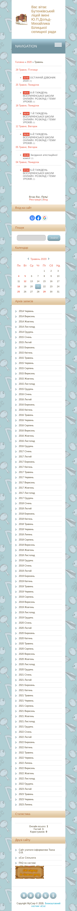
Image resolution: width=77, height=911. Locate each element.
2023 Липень (25, 804)
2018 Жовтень (26, 550)
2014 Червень (26, 311)
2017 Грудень (26, 498)
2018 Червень (26, 529)
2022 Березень (27, 742)
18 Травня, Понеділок (27, 105)
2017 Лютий (25, 456)
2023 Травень (26, 794)
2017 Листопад (27, 493)
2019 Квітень (26, 581)
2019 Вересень (27, 602)
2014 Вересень (27, 316)
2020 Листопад (27, 664)
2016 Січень (25, 394)
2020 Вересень (27, 654)
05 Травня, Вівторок (26, 147)
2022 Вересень (27, 768)
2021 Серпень (26, 706)
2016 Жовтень (26, 435)
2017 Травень (26, 472)
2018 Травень (26, 524)
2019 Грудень (26, 617)
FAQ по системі (27, 863)
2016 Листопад (27, 441)
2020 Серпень (26, 648)
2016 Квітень (26, 409)
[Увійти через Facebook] (38, 218)
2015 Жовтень (26, 378)
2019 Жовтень (26, 607)
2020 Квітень (26, 638)
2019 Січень (25, 565)
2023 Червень (26, 799)
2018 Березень (27, 513)
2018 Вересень (27, 545)
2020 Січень (25, 622)
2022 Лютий (25, 737)
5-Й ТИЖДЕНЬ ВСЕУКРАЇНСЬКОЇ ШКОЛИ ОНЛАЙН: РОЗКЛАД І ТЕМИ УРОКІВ (39, 174)
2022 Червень (26, 757)
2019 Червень (26, 591)
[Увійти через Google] (44, 218)
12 (25, 281)
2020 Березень (27, 633)
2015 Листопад (27, 384)
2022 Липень (25, 763)
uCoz (43, 906)
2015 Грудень (26, 389)
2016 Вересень (27, 430)
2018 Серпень (26, 539)
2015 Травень (26, 358)
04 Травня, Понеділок (27, 162)
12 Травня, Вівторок (26, 126)
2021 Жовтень (26, 716)
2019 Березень (27, 576)
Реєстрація (35, 199)
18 (18, 286)
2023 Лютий (25, 789)
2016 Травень (26, 415)
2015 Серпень (26, 368)
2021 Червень (26, 700)
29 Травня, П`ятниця (27, 69)
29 (44, 291)
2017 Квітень (26, 467)
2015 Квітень (26, 352)
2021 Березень (27, 685)
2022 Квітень (26, 747)
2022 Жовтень (26, 773)
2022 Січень (25, 731)
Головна (19, 62)
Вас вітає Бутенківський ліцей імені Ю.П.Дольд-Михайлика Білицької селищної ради (43, 19)
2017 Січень (25, 451)
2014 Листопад (27, 326)
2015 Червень (26, 363)
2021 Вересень (27, 711)
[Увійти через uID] (32, 218)
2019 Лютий (25, 570)
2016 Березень (27, 404)
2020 (29, 62)
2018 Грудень (26, 560)
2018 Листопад (27, 555)
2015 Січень (25, 337)
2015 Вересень (27, 373)
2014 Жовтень (26, 321)
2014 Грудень (26, 332)
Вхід (45, 199)
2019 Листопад (27, 612)
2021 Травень (26, 695)
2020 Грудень (26, 669)
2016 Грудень (26, 446)
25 (18, 291)
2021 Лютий (25, 680)
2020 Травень (26, 643)
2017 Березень (27, 461)
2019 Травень (26, 586)
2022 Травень (26, 752)
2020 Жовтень (26, 659)
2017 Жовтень (26, 487)
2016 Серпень (26, 425)
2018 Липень (25, 534)
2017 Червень (26, 477)
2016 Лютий (25, 399)
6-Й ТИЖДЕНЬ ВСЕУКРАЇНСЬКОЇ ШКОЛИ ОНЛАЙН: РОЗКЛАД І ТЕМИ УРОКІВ (39, 139)
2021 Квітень (26, 690)
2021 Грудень (26, 726)
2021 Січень (25, 674)
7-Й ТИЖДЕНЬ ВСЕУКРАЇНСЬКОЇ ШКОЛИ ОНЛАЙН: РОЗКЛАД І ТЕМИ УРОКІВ (39, 118)
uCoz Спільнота (27, 857)
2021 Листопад (27, 721)
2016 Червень (26, 420)
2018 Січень (25, 503)
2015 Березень (27, 347)
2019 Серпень (26, 596)
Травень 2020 (38, 259)
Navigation (26, 46)
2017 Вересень (27, 482)
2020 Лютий (25, 628)
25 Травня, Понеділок (27, 84)
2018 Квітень (26, 519)
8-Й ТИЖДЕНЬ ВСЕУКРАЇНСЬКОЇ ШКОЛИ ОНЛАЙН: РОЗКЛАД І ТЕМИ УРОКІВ (39, 97)
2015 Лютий (25, 342)
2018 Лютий (25, 508)
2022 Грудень (26, 783)
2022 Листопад (27, 778)
